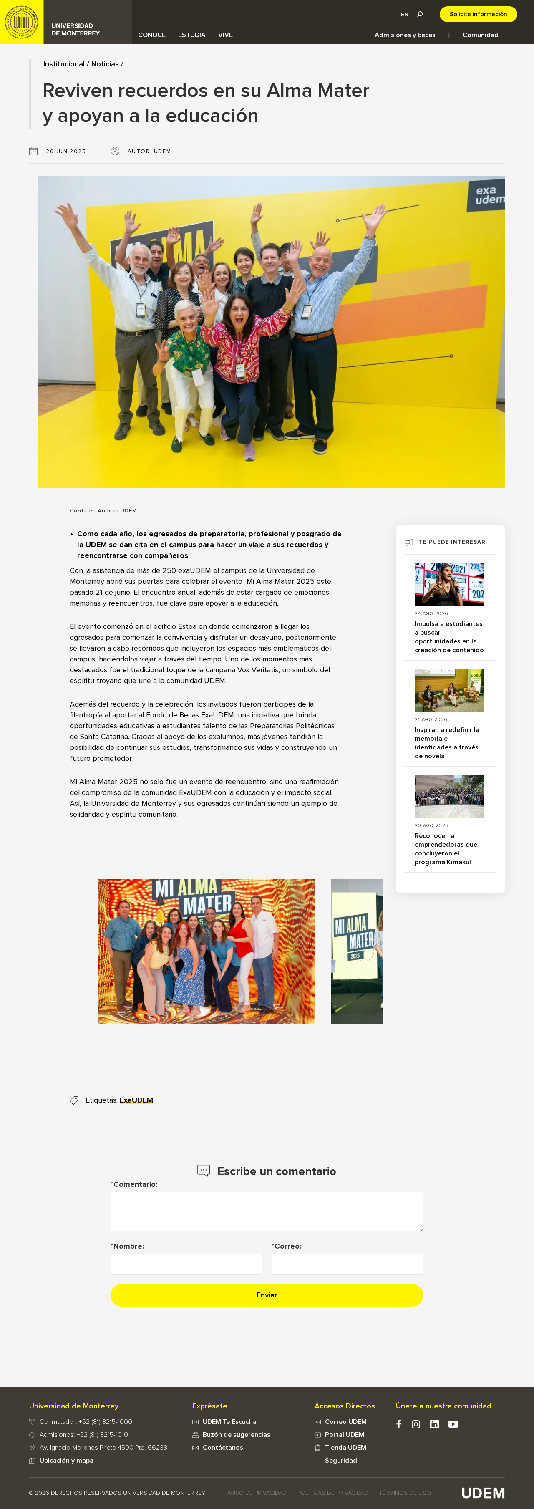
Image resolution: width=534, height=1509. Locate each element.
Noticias (105, 64)
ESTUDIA (192, 35)
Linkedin (434, 1424)
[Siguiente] (364, 951)
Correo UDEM (346, 1421)
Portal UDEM (344, 1434)
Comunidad (481, 35)
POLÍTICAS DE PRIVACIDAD (332, 1493)
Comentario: (135, 1185)
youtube (453, 1424)
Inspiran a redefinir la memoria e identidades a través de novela (447, 743)
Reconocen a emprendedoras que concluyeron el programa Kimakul (446, 849)
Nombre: (128, 1246)
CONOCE (152, 35)
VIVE (225, 35)
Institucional (64, 64)
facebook (398, 1424)
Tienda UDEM (345, 1447)
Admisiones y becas (405, 35)
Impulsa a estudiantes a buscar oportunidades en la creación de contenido (449, 637)
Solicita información (478, 14)
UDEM (66, 22)
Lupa (420, 14)
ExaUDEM (136, 1100)
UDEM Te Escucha (230, 1421)
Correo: (288, 1246)
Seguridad (341, 1460)
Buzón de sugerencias (236, 1434)
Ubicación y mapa (66, 1460)
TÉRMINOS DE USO (405, 1493)
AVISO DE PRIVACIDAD (257, 1493)
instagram (415, 1424)
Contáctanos (223, 1447)
